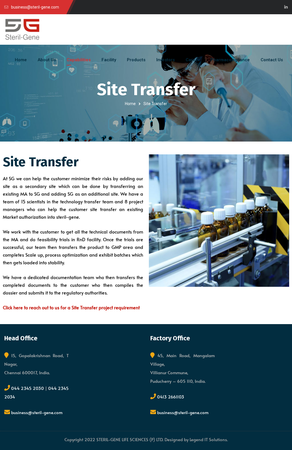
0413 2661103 (170, 397)
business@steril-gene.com (36, 412)
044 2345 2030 (28, 388)
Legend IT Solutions (208, 439)
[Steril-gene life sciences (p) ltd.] (22, 29)
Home (130, 103)
